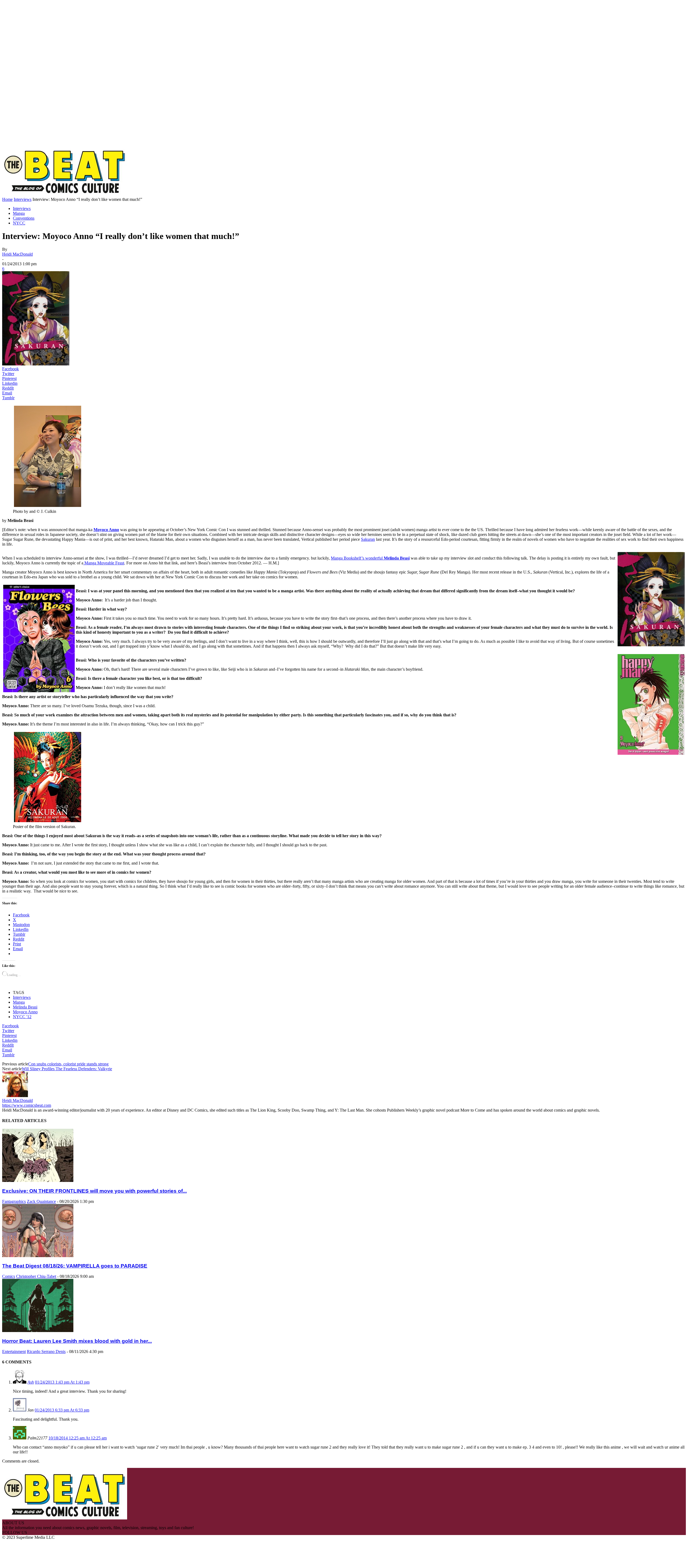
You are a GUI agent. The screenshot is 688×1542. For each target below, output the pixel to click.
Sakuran (368, 539)
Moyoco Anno (106, 529)
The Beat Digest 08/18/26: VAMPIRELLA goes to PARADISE (74, 1266)
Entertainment (14, 1351)
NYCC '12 (22, 1016)
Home (7, 199)
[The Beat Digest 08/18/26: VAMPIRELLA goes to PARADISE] (37, 1255)
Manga (19, 213)
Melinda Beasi (25, 1007)
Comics (8, 1276)
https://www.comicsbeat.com (26, 1105)
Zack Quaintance (41, 1201)
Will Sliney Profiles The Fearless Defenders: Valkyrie (67, 1068)
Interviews (22, 199)
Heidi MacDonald (17, 254)
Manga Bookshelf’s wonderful (370, 558)
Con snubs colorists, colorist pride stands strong (68, 1064)
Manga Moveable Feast (103, 563)
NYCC (19, 223)
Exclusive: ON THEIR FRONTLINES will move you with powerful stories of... (94, 1191)
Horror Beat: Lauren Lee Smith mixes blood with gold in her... (77, 1341)
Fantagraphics (14, 1201)
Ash (30, 1382)
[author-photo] (15, 1095)
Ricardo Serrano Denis (46, 1351)
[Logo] (64, 194)
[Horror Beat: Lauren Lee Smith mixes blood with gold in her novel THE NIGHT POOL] (37, 1330)
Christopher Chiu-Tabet (36, 1276)
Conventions (23, 218)
